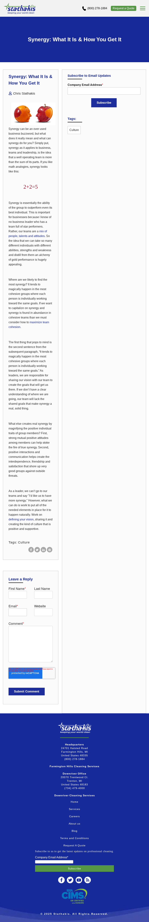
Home (74, 801)
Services (74, 809)
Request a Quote (123, 8)
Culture (24, 542)
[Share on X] (37, 549)
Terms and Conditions (74, 838)
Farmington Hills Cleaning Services (74, 766)
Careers (74, 816)
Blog (74, 830)
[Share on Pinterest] (49, 549)
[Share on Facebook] (31, 549)
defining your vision (21, 519)
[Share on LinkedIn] (43, 549)
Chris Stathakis (24, 93)
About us (74, 823)
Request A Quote (74, 845)
